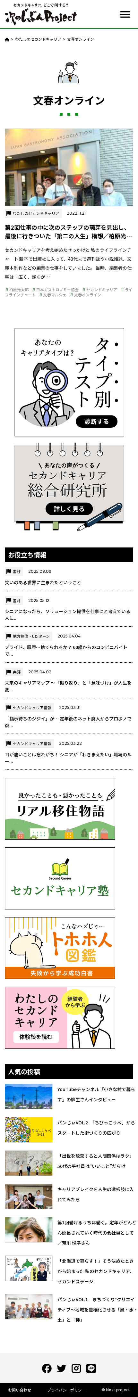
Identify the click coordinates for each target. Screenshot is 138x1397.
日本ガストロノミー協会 (57, 289)
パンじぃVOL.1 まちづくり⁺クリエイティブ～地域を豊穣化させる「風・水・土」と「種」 (97, 1309)
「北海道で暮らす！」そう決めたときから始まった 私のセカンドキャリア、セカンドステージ (95, 1271)
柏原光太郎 (19, 289)
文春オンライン (87, 294)
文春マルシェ (54, 294)
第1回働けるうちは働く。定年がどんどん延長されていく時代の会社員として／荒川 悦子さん (96, 1232)
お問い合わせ (19, 1390)
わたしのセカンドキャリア (36, 213)
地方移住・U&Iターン (31, 636)
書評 (17, 571)
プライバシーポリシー (66, 1390)
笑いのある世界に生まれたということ (43, 582)
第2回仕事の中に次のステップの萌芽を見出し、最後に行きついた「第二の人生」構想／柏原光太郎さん (68, 236)
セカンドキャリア (101, 289)
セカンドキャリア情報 (32, 707)
